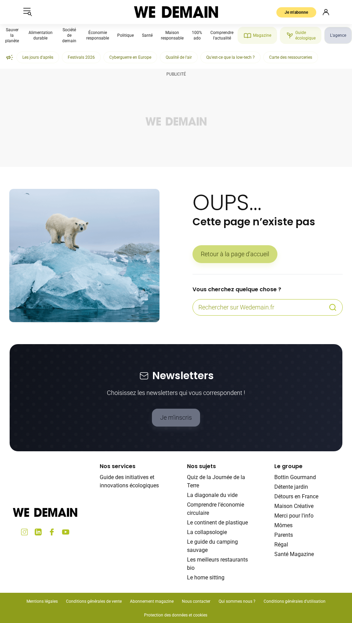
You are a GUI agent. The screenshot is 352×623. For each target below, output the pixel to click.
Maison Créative (294, 506)
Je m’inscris (176, 417)
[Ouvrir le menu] (27, 12)
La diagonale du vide (212, 495)
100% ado (197, 35)
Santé (147, 35)
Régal (281, 544)
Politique (125, 35)
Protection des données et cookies (176, 615)
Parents (283, 535)
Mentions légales (42, 601)
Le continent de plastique (217, 522)
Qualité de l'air (179, 57)
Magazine (262, 35)
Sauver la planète (12, 35)
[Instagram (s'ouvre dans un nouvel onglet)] (24, 532)
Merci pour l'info (294, 515)
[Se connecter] (326, 12)
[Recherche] (333, 307)
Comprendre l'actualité (221, 35)
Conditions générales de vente (94, 601)
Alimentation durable (41, 35)
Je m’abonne (296, 12)
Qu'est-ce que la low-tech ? (230, 57)
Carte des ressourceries (290, 57)
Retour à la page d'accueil (235, 254)
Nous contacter (196, 601)
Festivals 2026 (81, 57)
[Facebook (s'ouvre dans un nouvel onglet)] (52, 532)
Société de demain (69, 35)
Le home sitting (205, 577)
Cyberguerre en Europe (130, 57)
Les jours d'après (37, 57)
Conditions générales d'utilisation (295, 601)
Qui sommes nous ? (237, 601)
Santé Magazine (294, 554)
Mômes (283, 525)
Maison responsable (172, 35)
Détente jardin (291, 487)
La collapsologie (207, 532)
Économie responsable (97, 35)
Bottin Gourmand (295, 477)
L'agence (338, 35)
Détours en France (296, 496)
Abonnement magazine (152, 601)
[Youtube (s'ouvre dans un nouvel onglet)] (66, 532)
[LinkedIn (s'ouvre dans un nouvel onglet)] (38, 532)
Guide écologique (305, 35)
